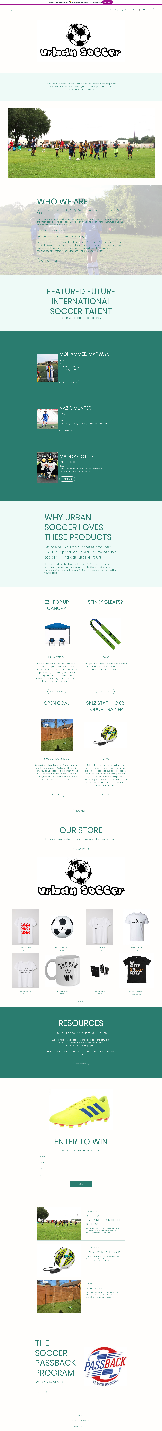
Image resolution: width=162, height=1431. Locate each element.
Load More (81, 1001)
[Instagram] (140, 10)
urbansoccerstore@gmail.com (81, 1420)
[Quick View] (25, 927)
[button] (153, 9)
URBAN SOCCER (81, 1415)
